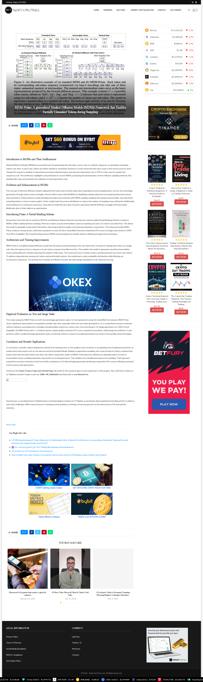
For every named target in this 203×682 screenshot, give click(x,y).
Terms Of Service (13, 642)
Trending (107, 10)
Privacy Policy (12, 637)
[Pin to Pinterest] (43, 125)
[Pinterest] (196, 2)
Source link (11, 424)
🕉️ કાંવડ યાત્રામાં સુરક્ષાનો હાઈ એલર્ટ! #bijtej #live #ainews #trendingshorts (43, 447)
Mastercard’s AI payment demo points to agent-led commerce (27, 593)
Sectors (120, 10)
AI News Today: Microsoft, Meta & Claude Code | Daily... (70, 593)
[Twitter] (192, 2)
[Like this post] (25, 125)
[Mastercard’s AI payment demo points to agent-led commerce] (28, 569)
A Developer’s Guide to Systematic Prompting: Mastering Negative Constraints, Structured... (113, 593)
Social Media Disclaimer (16, 649)
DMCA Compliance (14, 655)
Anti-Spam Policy (13, 661)
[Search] (189, 10)
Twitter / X (76, 642)
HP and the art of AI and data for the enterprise (32, 451)
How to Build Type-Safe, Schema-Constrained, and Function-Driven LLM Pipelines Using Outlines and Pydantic (59, 455)
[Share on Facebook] (31, 125)
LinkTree (76, 637)
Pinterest (76, 649)
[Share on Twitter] (37, 125)
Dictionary (175, 10)
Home (96, 10)
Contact (162, 10)
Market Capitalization (142, 10)
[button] (11, 576)
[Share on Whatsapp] (49, 125)
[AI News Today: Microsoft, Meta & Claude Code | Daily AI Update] (70, 569)
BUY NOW (157, 204)
